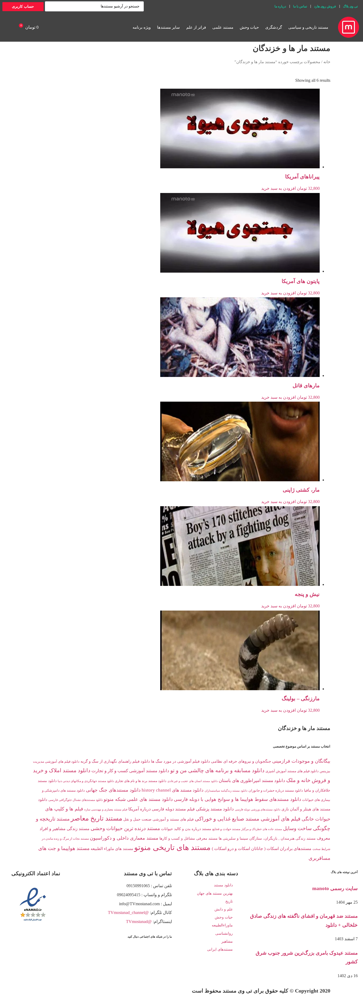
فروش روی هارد (325, 6)
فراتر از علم (196, 27)
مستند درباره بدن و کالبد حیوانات (186, 829)
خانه (326, 62)
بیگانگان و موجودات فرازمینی (301, 761)
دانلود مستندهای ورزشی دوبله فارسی (257, 809)
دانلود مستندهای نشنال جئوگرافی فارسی (75, 800)
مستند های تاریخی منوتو (172, 847)
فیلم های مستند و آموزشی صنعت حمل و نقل (158, 819)
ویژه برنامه (142, 27)
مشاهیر (227, 941)
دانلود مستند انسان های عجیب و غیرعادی (192, 781)
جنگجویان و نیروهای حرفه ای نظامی (241, 761)
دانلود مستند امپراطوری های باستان (252, 780)
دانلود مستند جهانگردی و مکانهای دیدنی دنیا (86, 781)
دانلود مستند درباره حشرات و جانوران (275, 790)
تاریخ (229, 901)
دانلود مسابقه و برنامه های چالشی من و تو (217, 770)
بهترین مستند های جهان (215, 893)
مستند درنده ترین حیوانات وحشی (125, 828)
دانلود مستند (223, 885)
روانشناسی (224, 933)
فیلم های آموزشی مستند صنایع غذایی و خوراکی (248, 819)
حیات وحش (249, 27)
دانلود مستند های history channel (173, 790)
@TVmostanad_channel (128, 912)
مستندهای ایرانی (220, 949)
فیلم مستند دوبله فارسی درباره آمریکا (161, 809)
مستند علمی (222, 27)
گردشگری (273, 27)
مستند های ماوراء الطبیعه (112, 848)
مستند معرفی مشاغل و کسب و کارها (188, 838)
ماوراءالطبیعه (222, 925)
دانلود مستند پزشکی (215, 809)
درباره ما (280, 6)
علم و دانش (223, 909)
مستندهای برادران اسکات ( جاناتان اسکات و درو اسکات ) (261, 848)
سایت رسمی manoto (335, 888)
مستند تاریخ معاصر (96, 818)
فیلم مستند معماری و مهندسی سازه (105, 809)
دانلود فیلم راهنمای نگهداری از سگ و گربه (115, 761)
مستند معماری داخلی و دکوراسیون (124, 838)
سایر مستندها (168, 27)
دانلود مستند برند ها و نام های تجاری (140, 781)
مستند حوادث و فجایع (226, 829)
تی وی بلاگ (350, 6)
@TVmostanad (139, 921)
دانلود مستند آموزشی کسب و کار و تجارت (130, 770)
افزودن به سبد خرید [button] (278, 188)
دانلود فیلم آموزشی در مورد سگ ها (180, 761)
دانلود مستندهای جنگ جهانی (113, 790)
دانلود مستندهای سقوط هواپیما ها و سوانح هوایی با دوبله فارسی (237, 799)
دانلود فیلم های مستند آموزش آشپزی (292, 771)
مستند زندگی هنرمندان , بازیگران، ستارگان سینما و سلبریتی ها (267, 838)
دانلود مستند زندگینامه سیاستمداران (226, 790)
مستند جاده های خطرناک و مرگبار (261, 829)
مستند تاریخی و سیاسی (308, 27)
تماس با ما (300, 6)
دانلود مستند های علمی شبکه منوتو (138, 799)
